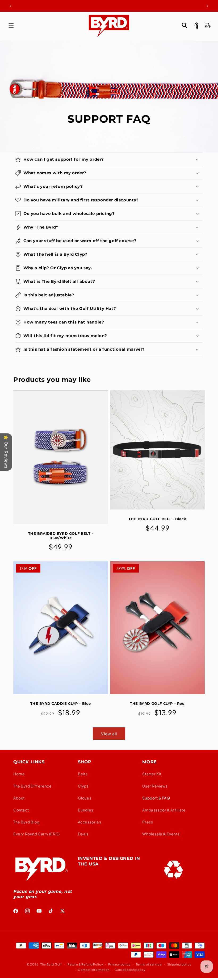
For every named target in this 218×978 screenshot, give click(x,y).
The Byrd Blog (26, 821)
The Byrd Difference (32, 786)
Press (147, 821)
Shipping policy (179, 964)
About (19, 797)
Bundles (85, 809)
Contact (21, 809)
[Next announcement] (207, 6)
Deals (83, 833)
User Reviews (154, 786)
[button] (11, 25)
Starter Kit (151, 773)
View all (109, 733)
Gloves (84, 797)
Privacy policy (119, 964)
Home (19, 773)
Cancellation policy (130, 969)
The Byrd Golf (51, 964)
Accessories (89, 821)
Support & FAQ (156, 797)
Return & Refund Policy (85, 964)
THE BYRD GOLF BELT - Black (157, 519)
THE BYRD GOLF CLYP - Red (157, 703)
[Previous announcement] (10, 6)
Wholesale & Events (160, 833)
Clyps (83, 786)
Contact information (93, 969)
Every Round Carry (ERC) (36, 833)
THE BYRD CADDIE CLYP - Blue (60, 703)
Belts (83, 773)
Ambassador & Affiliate (164, 809)
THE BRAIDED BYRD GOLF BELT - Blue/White (60, 535)
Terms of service (149, 964)
